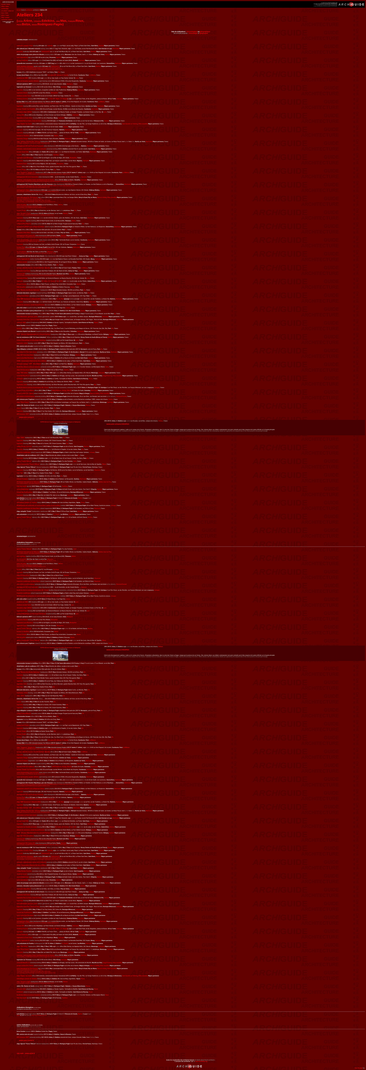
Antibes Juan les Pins (105, 482)
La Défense (92, 75)
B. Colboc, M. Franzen (48, 281)
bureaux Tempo (21, 169)
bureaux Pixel (21, 247)
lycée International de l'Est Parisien (27, 197)
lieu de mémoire (21, 251)
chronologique (192, 31)
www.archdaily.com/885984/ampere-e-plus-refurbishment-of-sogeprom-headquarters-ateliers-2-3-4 (43, 174)
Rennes (65, 213)
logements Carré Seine (23, 271)
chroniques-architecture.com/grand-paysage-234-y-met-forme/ (34, 200)
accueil (19, 10)
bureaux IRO (20, 115)
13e (81, 166)
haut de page (358, 1068)
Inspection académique (23, 452)
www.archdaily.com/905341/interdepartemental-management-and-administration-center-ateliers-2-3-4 (44, 181)
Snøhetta (50, 45)
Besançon (50, 251)
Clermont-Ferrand (121, 396)
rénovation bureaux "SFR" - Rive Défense (29, 364)
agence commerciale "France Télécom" (28, 464)
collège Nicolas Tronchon (24, 446)
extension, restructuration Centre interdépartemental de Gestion (35, 180)
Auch (74, 461)
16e (102, 349)
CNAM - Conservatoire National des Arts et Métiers (31, 361)
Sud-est (107, 54)
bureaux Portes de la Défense (25, 390)
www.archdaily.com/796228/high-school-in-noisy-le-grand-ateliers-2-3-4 (36, 201)
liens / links (4, 13)
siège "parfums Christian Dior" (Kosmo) (28, 141)
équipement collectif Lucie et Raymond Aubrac (30, 226)
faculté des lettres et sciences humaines (28, 367)
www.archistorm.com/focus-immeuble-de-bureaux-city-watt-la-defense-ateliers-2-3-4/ (40, 103)
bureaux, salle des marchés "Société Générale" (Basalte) (33, 268)
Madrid (80, 498)
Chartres (66, 369)
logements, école (22, 384)
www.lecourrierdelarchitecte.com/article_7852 (29, 199)
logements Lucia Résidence (25, 157)
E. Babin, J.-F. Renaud (60, 98)
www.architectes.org (201, 1061)
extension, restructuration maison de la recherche (31, 149)
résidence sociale (22, 262)
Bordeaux (56, 154)
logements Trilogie (22, 138)
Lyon (76, 78)
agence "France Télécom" (24, 461)
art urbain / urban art (7, 11)
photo (18, 499)
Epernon (84, 177)
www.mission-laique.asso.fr (39, 499)
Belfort (74, 220)
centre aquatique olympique (25, 66)
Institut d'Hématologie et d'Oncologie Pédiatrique (31, 340)
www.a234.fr (30, 1053)
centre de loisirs (34, 240)
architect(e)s (4, 8)
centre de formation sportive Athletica (28, 81)
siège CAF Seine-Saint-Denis (25, 355)
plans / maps (5, 15)
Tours (107, 367)
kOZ (61, 281)
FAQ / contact (5, 17)
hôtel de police (21, 287)
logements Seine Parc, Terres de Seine (28, 319)
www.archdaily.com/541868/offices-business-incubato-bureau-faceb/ (35, 248)
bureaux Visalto (21, 210)
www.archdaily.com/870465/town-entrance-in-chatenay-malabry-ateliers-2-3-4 (38, 191)
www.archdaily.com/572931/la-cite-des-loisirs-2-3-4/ (31, 241)
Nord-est (101, 45)
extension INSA (21, 322)
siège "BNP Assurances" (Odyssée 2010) (28, 299)
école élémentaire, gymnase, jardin (27, 316)
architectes (29, 10)
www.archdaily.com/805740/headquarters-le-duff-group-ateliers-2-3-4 (35, 215)
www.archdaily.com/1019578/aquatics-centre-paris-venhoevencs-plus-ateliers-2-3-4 (39, 69)
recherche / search (6, 19)
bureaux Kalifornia (22, 60)
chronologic (193, 33)
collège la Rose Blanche (24, 223)
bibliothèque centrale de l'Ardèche (27, 502)
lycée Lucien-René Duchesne (25, 358)
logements (20, 90)
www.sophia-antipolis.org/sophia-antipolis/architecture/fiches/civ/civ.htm (36, 483)
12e (84, 290)
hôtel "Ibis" (20, 473)
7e (78, 455)
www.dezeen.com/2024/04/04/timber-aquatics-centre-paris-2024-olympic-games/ (39, 67)
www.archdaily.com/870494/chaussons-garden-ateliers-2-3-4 (33, 187)
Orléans (110, 399)
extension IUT (21, 273)
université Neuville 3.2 (23, 375)
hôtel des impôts (22, 486)
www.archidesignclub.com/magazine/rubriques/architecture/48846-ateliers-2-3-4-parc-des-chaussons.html (45, 185)
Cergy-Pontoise (107, 375)
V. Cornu (50, 98)
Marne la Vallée (101, 197)
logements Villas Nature (24, 232)
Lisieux (68, 307)
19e (55, 169)
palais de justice (21, 204)
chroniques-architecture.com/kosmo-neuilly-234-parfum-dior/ (33, 143)
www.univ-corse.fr (26, 417)
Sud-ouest (82, 60)
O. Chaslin (56, 514)
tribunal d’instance (22, 479)
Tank (57, 281)
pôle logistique (21, 220)
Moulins (90, 517)
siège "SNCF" (21, 437)
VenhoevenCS (46, 51)
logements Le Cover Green (24, 118)
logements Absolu (22, 93)
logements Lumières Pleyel (25, 45)
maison (19, 408)
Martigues (70, 84)
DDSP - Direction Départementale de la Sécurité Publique (33, 334)
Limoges (157, 387)
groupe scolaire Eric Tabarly (25, 393)
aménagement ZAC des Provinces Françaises (30, 146)
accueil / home (5, 4)
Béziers (60, 204)
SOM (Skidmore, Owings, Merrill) (61, 390)
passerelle (20, 51)
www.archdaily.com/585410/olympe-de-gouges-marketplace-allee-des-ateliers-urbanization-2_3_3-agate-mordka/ (47, 237)
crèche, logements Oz (23, 259)
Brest (78, 244)
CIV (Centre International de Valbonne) (28, 482)
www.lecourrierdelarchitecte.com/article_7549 (29, 206)
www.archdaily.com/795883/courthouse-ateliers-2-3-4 (31, 207)
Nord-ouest (116, 48)
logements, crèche (22, 343)
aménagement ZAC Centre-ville (26, 235)
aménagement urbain (23, 190)
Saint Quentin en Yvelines (130, 124)
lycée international (22, 57)
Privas (83, 502)
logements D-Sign (22, 278)
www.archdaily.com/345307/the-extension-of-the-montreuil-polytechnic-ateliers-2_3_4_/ (40, 275)
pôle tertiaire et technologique (25, 396)
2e (115, 313)
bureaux (19, 154)
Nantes (56, 135)
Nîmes (104, 464)
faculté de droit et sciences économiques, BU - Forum (32, 387)
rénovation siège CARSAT (24, 112)
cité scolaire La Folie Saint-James (27, 352)
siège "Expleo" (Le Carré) (24, 124)
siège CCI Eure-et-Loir (23, 369)
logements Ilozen (22, 163)
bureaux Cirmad (21, 284)
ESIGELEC (20, 378)
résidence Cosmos (22, 98)
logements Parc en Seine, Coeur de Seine (29, 121)
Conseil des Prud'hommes (24, 492)
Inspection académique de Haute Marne (28, 508)
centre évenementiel (22, 240)
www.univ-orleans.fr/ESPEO (117, 424)
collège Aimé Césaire (23, 296)
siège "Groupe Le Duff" (23, 213)
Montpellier (54, 93)
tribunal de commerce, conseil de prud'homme (30, 304)
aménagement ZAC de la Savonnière (27, 177)
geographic (204, 33)
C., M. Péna (60, 299)
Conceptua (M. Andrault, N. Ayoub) (58, 75)
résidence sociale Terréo (24, 95)
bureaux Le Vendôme (23, 135)
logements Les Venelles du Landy (27, 827)
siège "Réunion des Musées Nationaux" (28, 290)
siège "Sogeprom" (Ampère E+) (26, 172)
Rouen (96, 322)
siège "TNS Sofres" (22, 372)
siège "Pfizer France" (23, 402)
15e (92, 194)
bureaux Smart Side (22, 152)
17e (83, 223)
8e (66, 229)
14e (89, 293)
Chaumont (97, 470)
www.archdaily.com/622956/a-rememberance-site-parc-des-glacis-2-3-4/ (36, 253)
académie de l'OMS (22, 78)
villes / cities (5, 6)
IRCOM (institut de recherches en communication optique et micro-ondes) (38, 505)
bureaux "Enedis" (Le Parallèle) (26, 109)
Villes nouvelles (143, 124)
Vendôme (64, 486)
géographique (205, 31)
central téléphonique (23, 489)
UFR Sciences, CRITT (23, 414)
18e (59, 72)
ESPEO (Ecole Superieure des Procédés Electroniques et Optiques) (60, 422)
